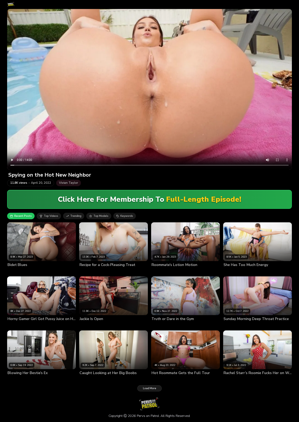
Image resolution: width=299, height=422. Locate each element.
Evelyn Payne (16, 380)
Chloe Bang (87, 380)
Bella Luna (14, 272)
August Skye (160, 272)
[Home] (11, 4)
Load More (149, 388)
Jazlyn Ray (14, 326)
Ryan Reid (158, 326)
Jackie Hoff (87, 326)
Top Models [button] (100, 216)
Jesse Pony (231, 272)
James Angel (177, 380)
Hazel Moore (232, 326)
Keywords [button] (126, 216)
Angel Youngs (89, 272)
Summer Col (159, 380)
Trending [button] (75, 216)
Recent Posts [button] (23, 216)
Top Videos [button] (51, 216)
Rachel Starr (232, 380)
